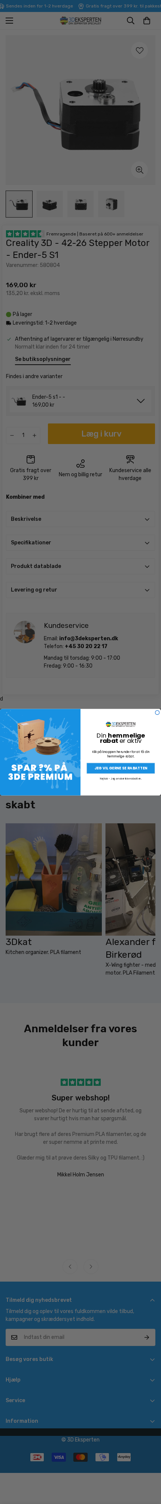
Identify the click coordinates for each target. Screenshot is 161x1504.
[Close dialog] (157, 712)
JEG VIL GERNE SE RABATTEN (121, 768)
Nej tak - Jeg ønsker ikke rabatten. (121, 778)
